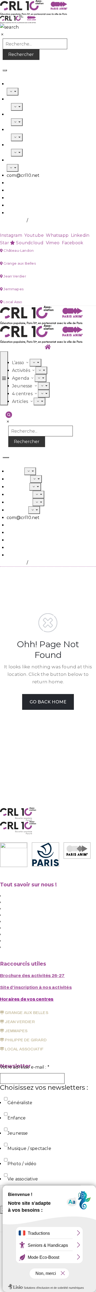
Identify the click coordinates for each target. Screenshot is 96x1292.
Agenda (16, 486)
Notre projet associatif (28, 895)
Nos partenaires (21, 940)
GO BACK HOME (48, 701)
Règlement (15, 227)
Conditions (14, 220)
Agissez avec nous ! (24, 908)
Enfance (16, 1118)
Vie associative (22, 1179)
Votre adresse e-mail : (24, 1067)
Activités (16, 479)
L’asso (13, 83)
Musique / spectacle (29, 1148)
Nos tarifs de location (26, 928)
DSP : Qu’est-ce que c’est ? (33, 902)
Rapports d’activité (24, 947)
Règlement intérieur (26, 915)
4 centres (17, 502)
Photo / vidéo (22, 1163)
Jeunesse (17, 494)
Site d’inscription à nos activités (36, 987)
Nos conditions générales (31, 921)
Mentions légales (22, 934)
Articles (15, 160)
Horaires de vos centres (27, 999)
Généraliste (19, 1102)
